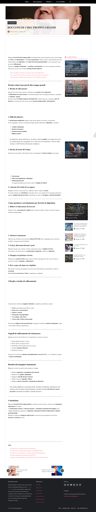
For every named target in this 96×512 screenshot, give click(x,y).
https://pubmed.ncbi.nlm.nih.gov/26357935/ (23, 455)
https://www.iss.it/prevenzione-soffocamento (24, 448)
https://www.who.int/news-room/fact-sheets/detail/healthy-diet (28, 453)
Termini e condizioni (40, 502)
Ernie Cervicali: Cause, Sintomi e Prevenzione (48, 470)
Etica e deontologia (40, 496)
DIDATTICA (73, 508)
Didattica (48, 2)
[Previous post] (8, 471)
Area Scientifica (60, 2)
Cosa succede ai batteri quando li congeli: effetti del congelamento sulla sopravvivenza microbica (75, 70)
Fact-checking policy (40, 499)
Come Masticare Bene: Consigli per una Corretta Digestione (28, 73)
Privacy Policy (39, 493)
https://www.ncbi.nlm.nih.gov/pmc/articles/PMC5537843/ (27, 451)
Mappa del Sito (39, 487)
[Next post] (62, 471)
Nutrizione (12, 22)
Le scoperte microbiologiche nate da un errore (76, 152)
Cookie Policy (39, 490)
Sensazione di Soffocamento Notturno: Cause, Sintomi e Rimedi (29, 77)
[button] (70, 2)
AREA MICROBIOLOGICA (82, 508)
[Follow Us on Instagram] (65, 485)
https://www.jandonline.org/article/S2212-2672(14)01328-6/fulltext (30, 457)
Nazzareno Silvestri (14, 31)
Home (27, 2)
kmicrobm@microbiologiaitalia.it (71, 496)
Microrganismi (37, 2)
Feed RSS (38, 484)
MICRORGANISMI (66, 508)
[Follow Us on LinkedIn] (74, 485)
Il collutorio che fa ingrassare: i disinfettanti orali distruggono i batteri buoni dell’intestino (75, 90)
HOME (59, 508)
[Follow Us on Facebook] (68, 485)
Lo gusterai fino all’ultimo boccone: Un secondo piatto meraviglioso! (30, 75)
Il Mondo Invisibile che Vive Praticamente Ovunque (74, 214)
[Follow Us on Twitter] (77, 485)
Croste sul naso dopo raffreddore (21, 470)
